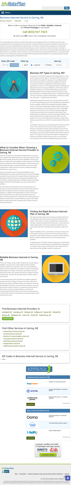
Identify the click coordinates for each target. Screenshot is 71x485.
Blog (16, 474)
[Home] (35, 468)
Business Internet (5, 21)
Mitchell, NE (56, 312)
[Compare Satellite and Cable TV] (47, 450)
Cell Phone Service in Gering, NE (12, 333)
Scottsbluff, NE (7, 312)
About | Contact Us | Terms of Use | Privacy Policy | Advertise (45, 474)
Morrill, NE (34, 315)
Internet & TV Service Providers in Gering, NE (16, 336)
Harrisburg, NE (18, 312)
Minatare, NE (28, 312)
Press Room (23, 474)
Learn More (30, 404)
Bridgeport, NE (16, 315)
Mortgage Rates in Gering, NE (11, 343)
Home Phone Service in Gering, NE (13, 341)
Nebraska (18, 21)
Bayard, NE (47, 312)
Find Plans (14, 65)
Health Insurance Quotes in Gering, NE (14, 346)
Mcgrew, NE (6, 315)
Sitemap (67, 474)
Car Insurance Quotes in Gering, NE (13, 338)
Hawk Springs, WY (45, 315)
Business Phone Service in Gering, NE (14, 331)
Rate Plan (13, 3)
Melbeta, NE (38, 312)
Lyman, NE (25, 315)
